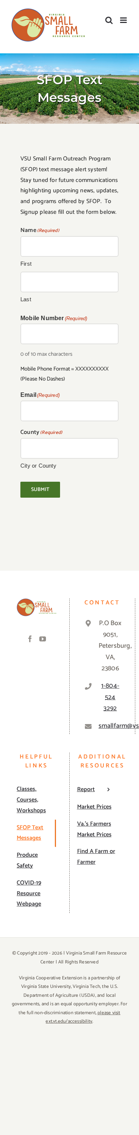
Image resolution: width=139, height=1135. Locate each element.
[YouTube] (42, 638)
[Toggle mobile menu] (124, 20)
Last (25, 299)
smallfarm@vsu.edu (110, 725)
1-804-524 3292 (110, 697)
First (26, 263)
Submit (40, 489)
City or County (38, 465)
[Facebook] (30, 638)
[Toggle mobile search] (109, 20)
